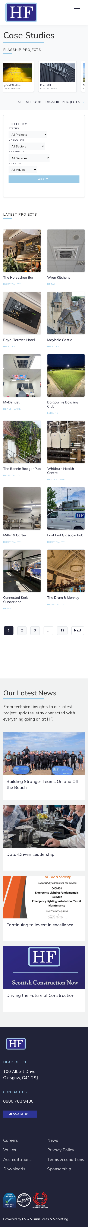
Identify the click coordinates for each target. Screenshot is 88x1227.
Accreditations (17, 1159)
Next (77, 630)
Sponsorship (59, 1168)
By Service (16, 151)
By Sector (16, 139)
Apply (43, 179)
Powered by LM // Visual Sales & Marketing (35, 1219)
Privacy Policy (60, 1149)
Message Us (19, 1114)
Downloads (14, 1168)
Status (14, 128)
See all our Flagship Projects (49, 102)
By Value (15, 163)
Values (9, 1149)
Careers (10, 1140)
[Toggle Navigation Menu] (76, 7)
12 (62, 630)
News (52, 1140)
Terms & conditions (65, 1159)
